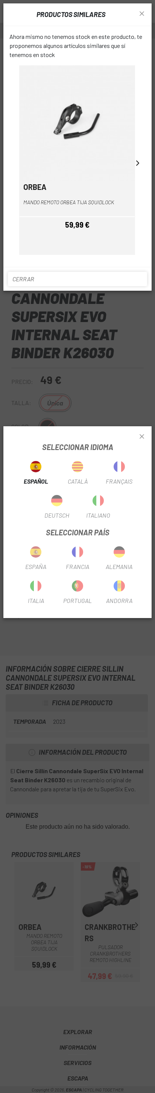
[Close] (142, 436)
